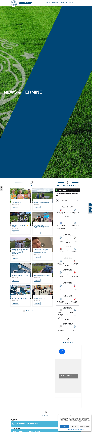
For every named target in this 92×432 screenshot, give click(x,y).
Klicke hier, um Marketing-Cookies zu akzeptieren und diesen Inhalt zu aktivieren (68, 376)
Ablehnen (74, 426)
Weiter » (37, 310)
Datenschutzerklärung (76, 429)
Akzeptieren (64, 426)
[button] (89, 415)
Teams (47, 2)
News (62, 2)
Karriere (68, 2)
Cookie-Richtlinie (69, 429)
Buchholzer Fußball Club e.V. (25, 2)
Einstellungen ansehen (84, 426)
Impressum (82, 429)
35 (32, 310)
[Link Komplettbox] (20, 199)
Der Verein (55, 2)
